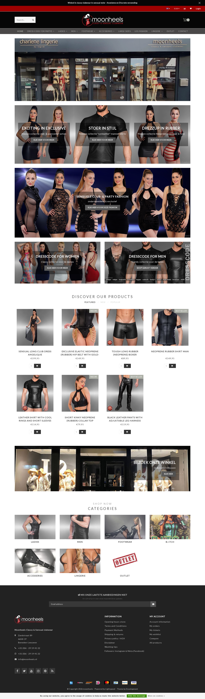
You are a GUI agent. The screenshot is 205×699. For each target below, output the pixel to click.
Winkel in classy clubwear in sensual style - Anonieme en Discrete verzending (102, 3)
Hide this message (136, 696)
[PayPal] (124, 683)
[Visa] (133, 683)
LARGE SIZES (124, 31)
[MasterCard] (106, 683)
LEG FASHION (141, 31)
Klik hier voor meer (44, 140)
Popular (115, 302)
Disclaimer (110, 642)
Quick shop (36, 350)
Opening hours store (115, 622)
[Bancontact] (115, 683)
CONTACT (183, 31)
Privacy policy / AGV (115, 638)
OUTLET (170, 31)
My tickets (155, 630)
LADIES (61, 31)
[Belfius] (80, 683)
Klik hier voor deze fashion (102, 207)
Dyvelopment (132, 689)
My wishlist (155, 634)
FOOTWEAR (87, 31)
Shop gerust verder (147, 268)
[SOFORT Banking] (89, 683)
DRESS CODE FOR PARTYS (39, 31)
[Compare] (185, 9)
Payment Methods (114, 630)
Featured (90, 302)
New (103, 302)
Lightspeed (110, 689)
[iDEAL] (98, 683)
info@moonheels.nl (27, 659)
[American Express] (71, 683)
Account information (160, 622)
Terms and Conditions (116, 626)
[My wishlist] (191, 9)
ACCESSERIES (105, 31)
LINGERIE (156, 31)
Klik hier (168, 474)
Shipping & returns (114, 634)
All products (156, 642)
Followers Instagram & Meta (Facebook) (124, 651)
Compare (154, 638)
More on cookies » (156, 696)
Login (198, 9)
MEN (73, 31)
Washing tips (111, 647)
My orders (155, 626)
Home (20, 31)
